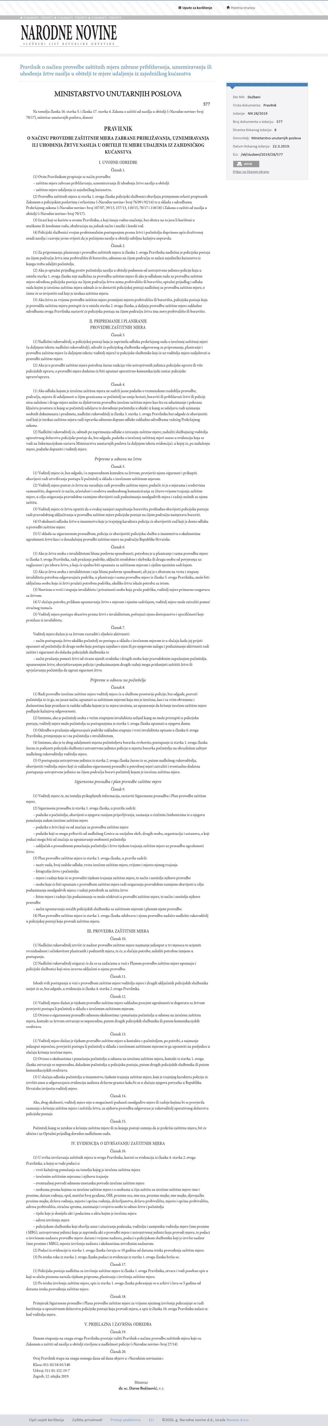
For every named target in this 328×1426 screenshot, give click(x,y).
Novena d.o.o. (238, 1420)
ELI (151, 1420)
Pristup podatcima (125, 1420)
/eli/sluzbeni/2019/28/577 (262, 155)
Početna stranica (243, 8)
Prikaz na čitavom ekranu (251, 172)
